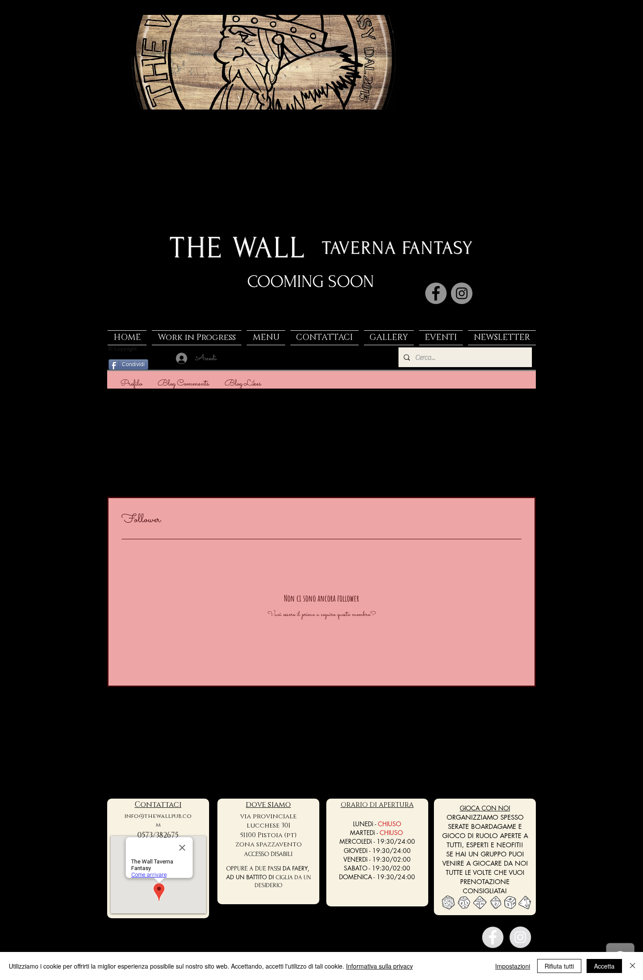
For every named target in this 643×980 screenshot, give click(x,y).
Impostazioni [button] (512, 966)
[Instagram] (461, 293)
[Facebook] (436, 293)
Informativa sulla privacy (379, 966)
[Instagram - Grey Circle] (520, 937)
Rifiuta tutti (559, 966)
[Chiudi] (632, 966)
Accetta (604, 966)
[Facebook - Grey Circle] (492, 937)
